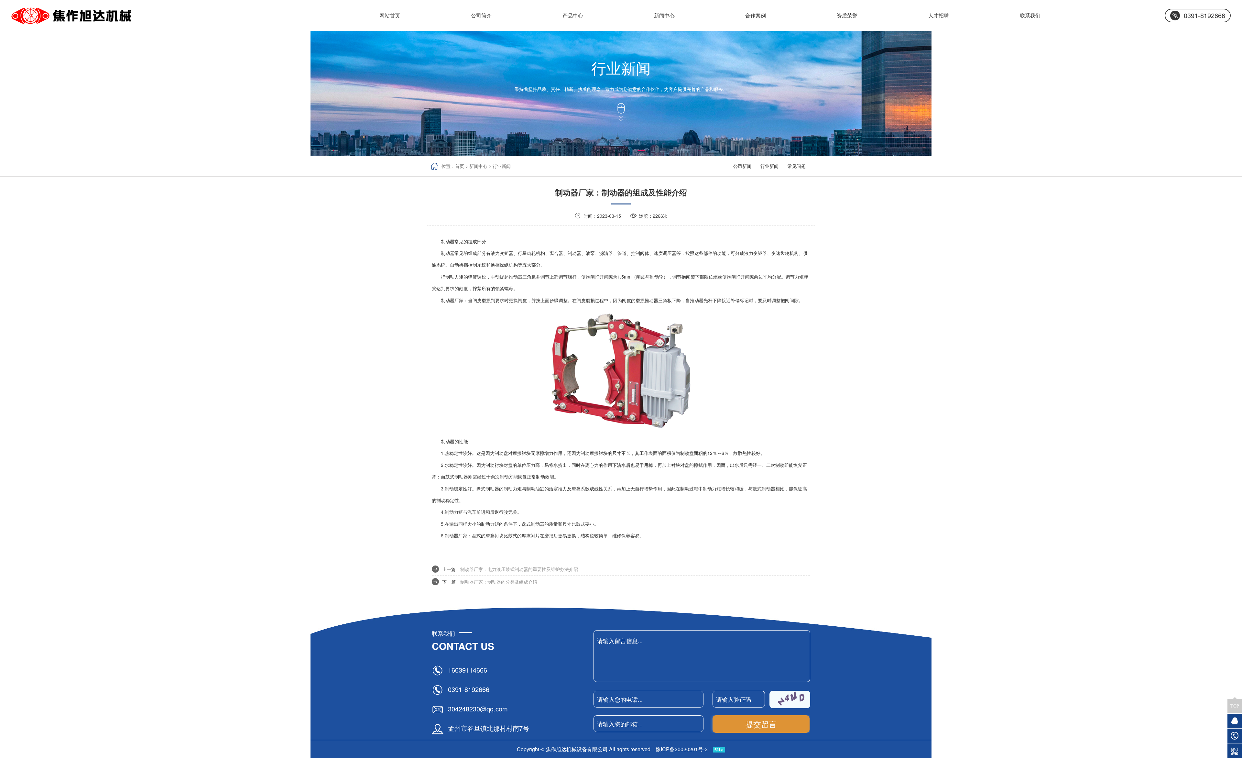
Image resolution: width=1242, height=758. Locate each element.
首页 (459, 166)
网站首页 (389, 15)
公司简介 (481, 14)
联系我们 (1030, 15)
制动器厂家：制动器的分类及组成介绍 (498, 581)
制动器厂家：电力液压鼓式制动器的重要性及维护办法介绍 (519, 569)
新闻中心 (478, 166)
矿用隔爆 (573, 14)
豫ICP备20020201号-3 (682, 749)
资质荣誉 (847, 15)
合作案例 (755, 15)
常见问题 (797, 166)
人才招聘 (938, 15)
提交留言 (761, 724)
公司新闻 (664, 14)
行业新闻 (502, 166)
